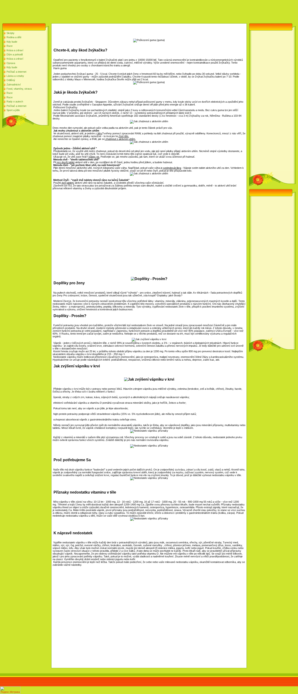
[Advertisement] (84, 10)
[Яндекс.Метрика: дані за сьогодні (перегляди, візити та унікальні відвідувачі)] (10, 690)
